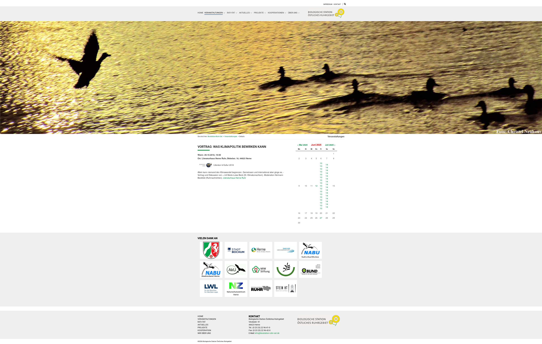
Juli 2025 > (330, 144)
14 (327, 164)
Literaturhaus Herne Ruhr (234, 177)
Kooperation (204, 330)
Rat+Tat (231, 13)
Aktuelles (244, 13)
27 (321, 217)
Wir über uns (204, 333)
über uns (292, 13)
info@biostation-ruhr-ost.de (267, 333)
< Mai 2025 (302, 144)
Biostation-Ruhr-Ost (215, 136)
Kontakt (337, 4)
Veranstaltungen (213, 13)
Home (200, 13)
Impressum (327, 4)
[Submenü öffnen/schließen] (224, 12)
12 (316, 185)
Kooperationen (276, 13)
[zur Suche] (345, 4)
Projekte (259, 13)
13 (321, 163)
